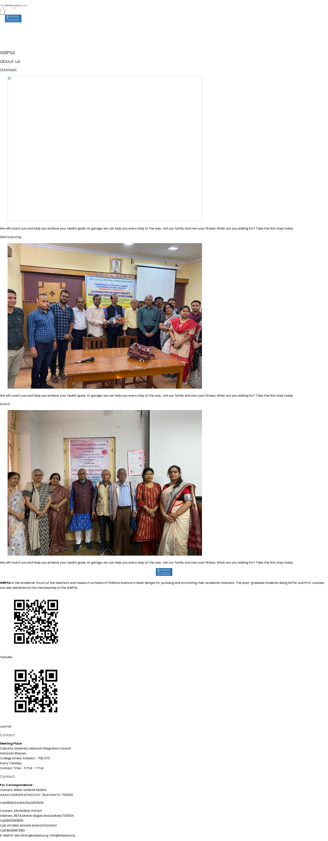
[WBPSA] (13, 19)
